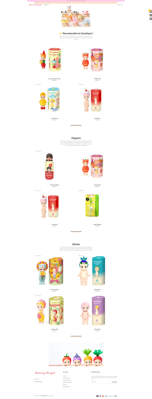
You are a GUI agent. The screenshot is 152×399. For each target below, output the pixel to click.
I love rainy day (54, 118)
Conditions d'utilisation (67, 382)
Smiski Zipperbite (97, 224)
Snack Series (97, 118)
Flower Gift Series (55, 289)
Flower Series (97, 329)
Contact (64, 384)
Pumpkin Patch (97, 78)
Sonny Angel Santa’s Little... (54, 78)
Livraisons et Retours (67, 380)
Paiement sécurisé (66, 378)
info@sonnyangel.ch (38, 381)
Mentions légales (66, 386)
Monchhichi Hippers (54, 185)
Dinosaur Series (54, 329)
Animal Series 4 (97, 289)
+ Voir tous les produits (75, 125)
